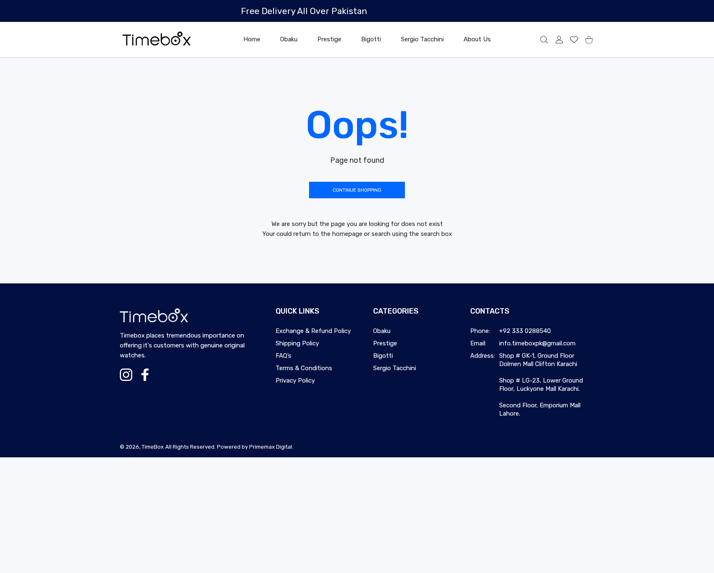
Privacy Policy (295, 380)
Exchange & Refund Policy (313, 331)
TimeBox (153, 447)
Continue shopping (357, 190)
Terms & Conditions (304, 368)
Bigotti (383, 355)
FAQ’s (283, 355)
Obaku (381, 331)
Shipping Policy (297, 343)
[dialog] (544, 39)
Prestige (385, 343)
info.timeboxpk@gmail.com (537, 343)
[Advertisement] (248, 515)
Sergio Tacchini (394, 368)
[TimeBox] (156, 39)
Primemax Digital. (271, 447)
